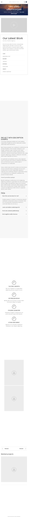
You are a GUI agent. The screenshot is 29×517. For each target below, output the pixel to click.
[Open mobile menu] (1, 2)
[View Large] (26, 457)
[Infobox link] (14, 286)
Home (5, 12)
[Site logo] (14, 2)
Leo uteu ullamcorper (13, 12)
